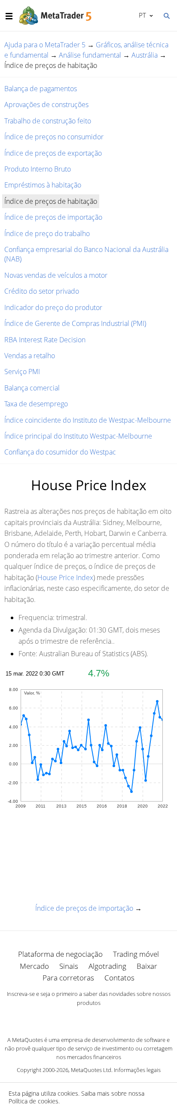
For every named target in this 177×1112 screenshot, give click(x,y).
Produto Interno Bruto (37, 169)
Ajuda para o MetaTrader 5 (44, 44)
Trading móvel (136, 954)
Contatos (119, 978)
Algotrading (107, 966)
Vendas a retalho (29, 355)
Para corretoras (68, 978)
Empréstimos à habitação (42, 185)
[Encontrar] (166, 15)
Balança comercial (32, 388)
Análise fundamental (90, 55)
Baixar (147, 966)
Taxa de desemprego (36, 404)
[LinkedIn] (88, 1017)
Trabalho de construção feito (47, 121)
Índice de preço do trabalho (47, 233)
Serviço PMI (22, 371)
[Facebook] (75, 1017)
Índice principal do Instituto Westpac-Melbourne (78, 436)
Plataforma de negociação (60, 954)
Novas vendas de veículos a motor (55, 275)
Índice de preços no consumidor (54, 136)
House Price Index (65, 577)
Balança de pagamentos (40, 88)
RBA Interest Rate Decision (44, 339)
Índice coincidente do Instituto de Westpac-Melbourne (87, 420)
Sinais (68, 966)
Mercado (34, 966)
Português (141, 15)
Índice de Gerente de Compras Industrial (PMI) (75, 323)
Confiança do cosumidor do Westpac (60, 452)
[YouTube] (102, 1017)
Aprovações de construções (46, 104)
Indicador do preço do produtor (53, 307)
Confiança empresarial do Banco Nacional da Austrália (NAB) (86, 254)
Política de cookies (33, 1101)
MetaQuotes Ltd (91, 1070)
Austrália (144, 55)
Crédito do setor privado (41, 291)
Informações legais (137, 1070)
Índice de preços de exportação (53, 153)
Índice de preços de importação (53, 217)
